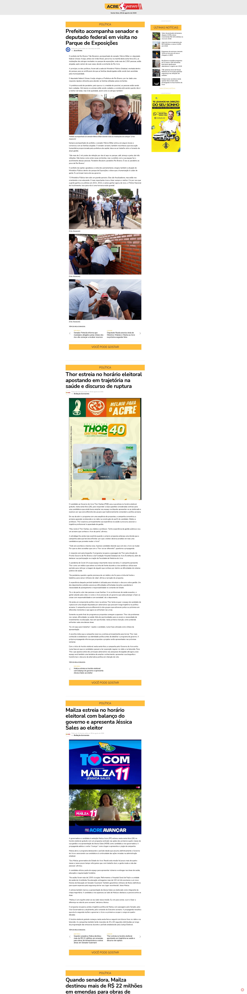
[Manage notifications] (242, 989)
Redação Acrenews (81, 394)
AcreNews (78, 50)
